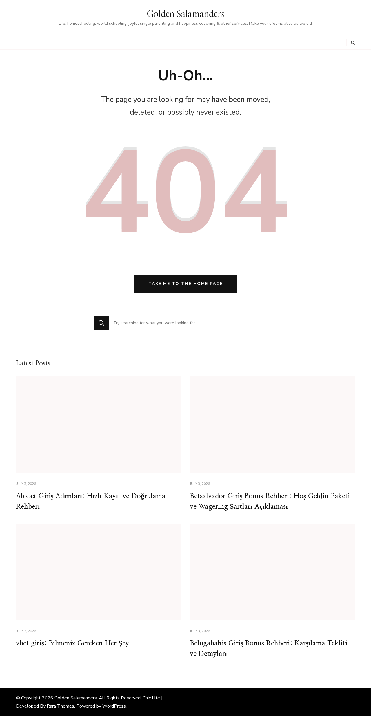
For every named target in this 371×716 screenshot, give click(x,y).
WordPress (114, 706)
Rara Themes (60, 706)
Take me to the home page (185, 283)
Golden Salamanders (186, 14)
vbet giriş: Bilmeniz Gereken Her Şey (72, 643)
